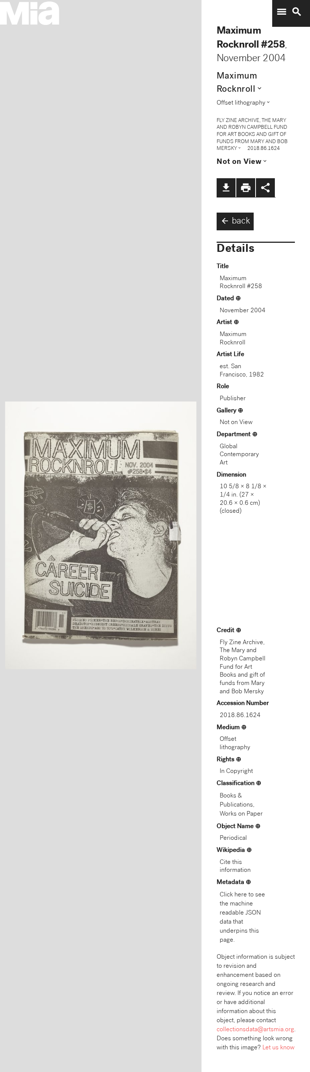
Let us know (278, 1048)
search (296, 11)
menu (281, 11)
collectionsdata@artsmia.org (255, 1030)
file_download (226, 187)
